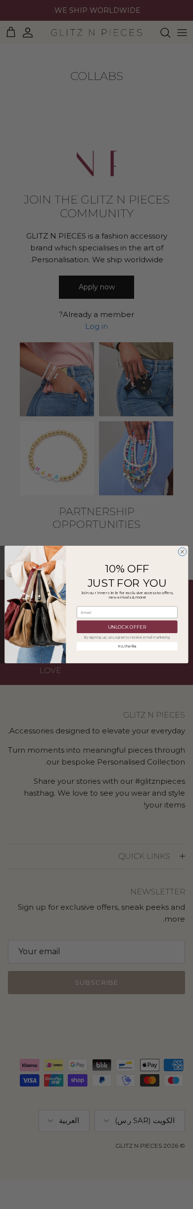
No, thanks (127, 646)
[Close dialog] (182, 552)
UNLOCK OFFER (127, 626)
